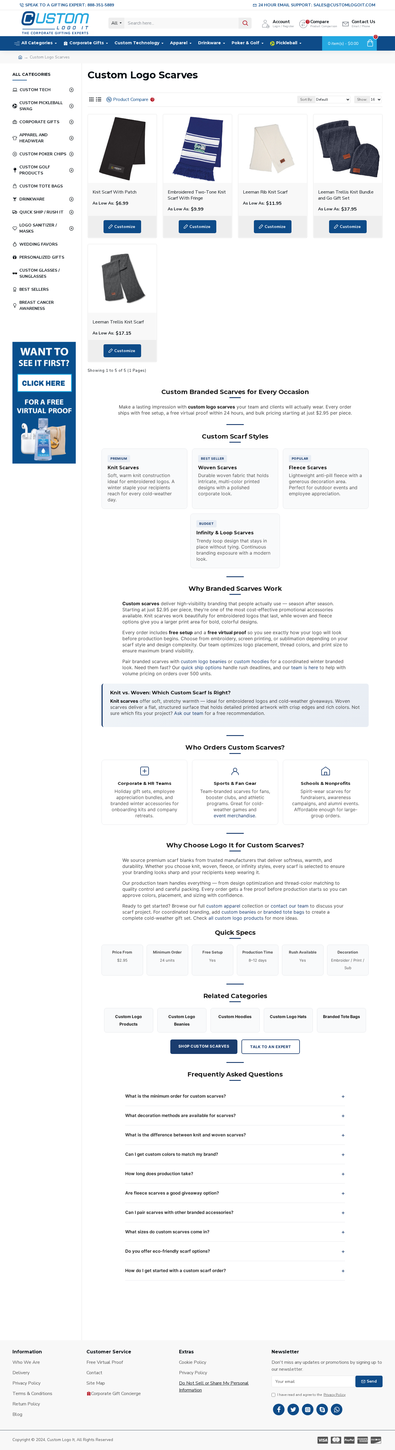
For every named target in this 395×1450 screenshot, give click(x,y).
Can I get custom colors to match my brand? (171, 1154)
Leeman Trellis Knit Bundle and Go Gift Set (346, 195)
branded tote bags (283, 912)
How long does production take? (159, 1173)
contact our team (290, 906)
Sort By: (306, 99)
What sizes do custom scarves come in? (167, 1231)
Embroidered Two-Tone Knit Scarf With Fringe (197, 195)
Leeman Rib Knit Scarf (265, 192)
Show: (362, 99)
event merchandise (234, 815)
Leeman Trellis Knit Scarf (118, 322)
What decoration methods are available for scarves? (180, 1115)
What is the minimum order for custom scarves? (175, 1096)
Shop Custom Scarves (204, 1046)
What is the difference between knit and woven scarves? (185, 1135)
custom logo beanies (203, 661)
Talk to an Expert (270, 1046)
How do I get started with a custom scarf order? (175, 1270)
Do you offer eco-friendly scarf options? (167, 1251)
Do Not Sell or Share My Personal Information (214, 1386)
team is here (304, 667)
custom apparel (223, 906)
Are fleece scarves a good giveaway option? (172, 1193)
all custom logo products (235, 918)
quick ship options (201, 667)
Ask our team (188, 713)
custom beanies (239, 912)
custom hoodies (251, 661)
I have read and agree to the (311, 1394)
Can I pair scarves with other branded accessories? (179, 1212)
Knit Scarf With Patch (114, 192)
